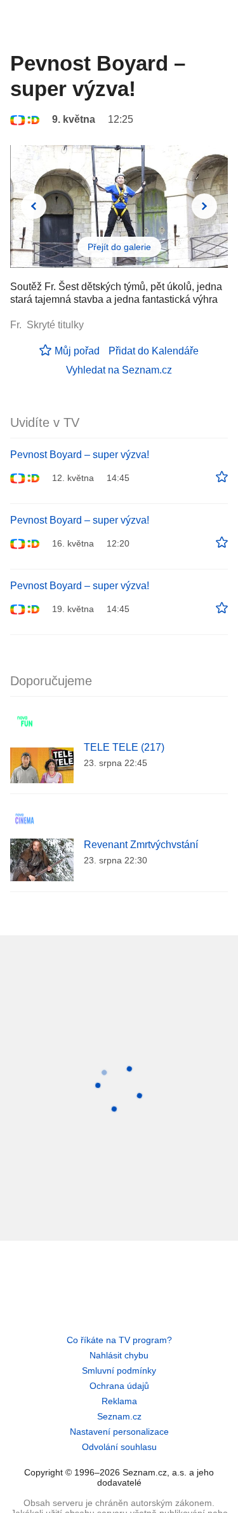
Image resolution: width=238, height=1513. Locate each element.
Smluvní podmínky (119, 1370)
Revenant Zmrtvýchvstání (141, 844)
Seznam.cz (119, 1416)
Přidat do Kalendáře (154, 350)
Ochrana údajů (119, 1386)
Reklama (119, 1401)
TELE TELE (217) (124, 747)
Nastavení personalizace (119, 1431)
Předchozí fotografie (33, 206)
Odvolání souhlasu (119, 1447)
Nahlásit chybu (119, 1355)
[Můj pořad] (222, 477)
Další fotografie (204, 206)
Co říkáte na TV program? (119, 1340)
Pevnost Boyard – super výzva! (79, 454)
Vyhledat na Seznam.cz (119, 370)
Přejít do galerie (119, 247)
